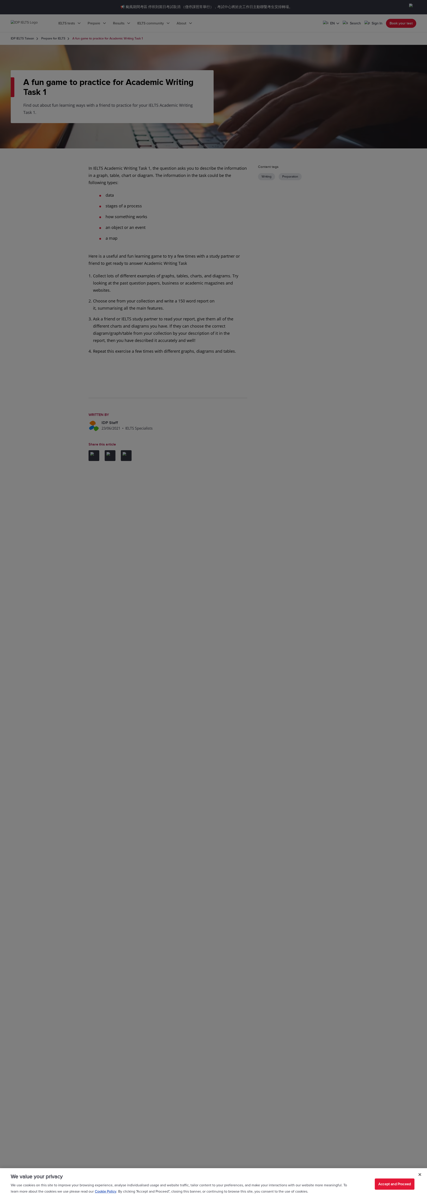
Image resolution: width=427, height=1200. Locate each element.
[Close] (420, 1175)
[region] (213, 1184)
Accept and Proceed (394, 1184)
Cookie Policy (105, 1191)
